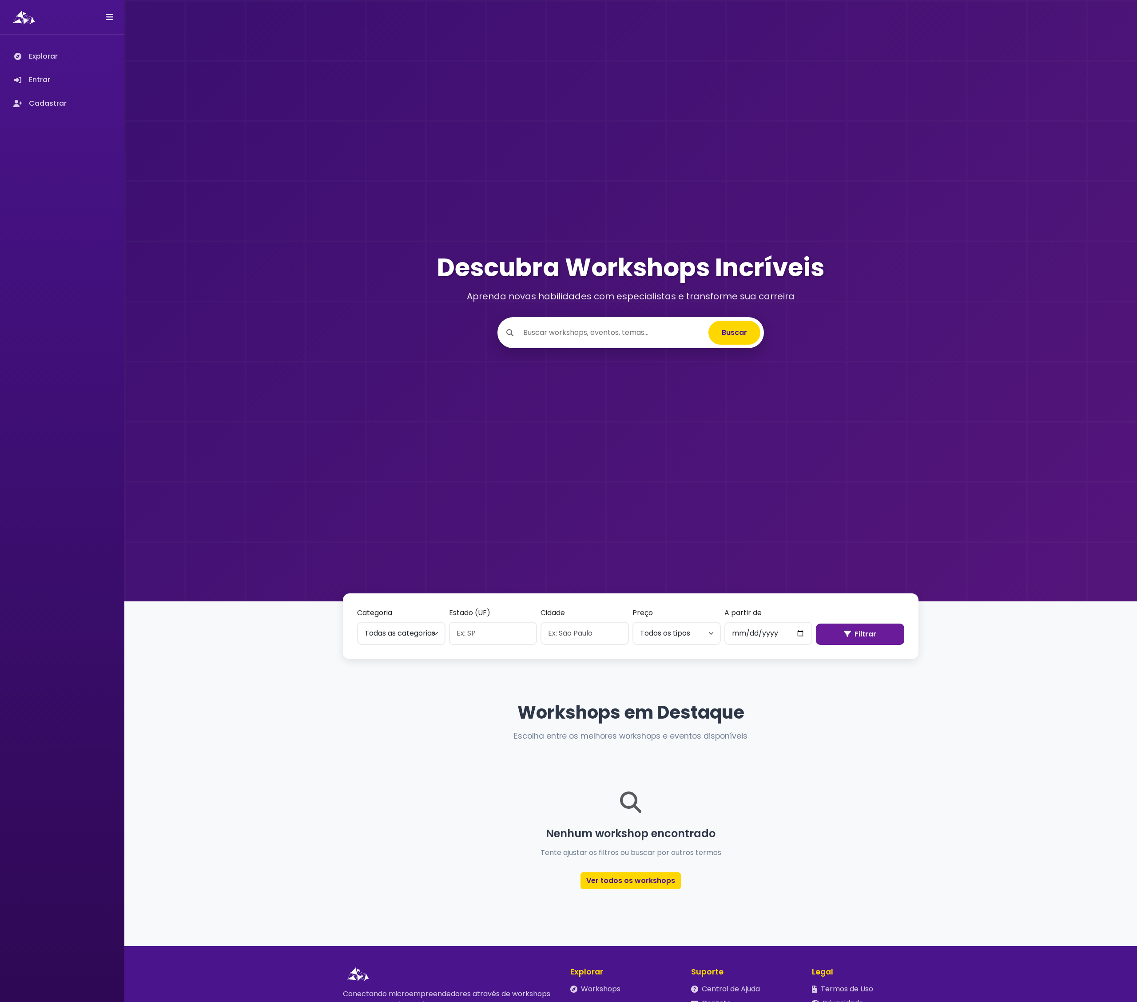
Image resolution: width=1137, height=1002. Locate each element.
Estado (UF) (469, 613)
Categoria (374, 613)
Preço (642, 613)
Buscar (734, 332)
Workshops (600, 989)
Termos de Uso (847, 989)
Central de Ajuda (731, 989)
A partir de (743, 613)
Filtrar (865, 634)
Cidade (553, 613)
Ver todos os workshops (630, 880)
